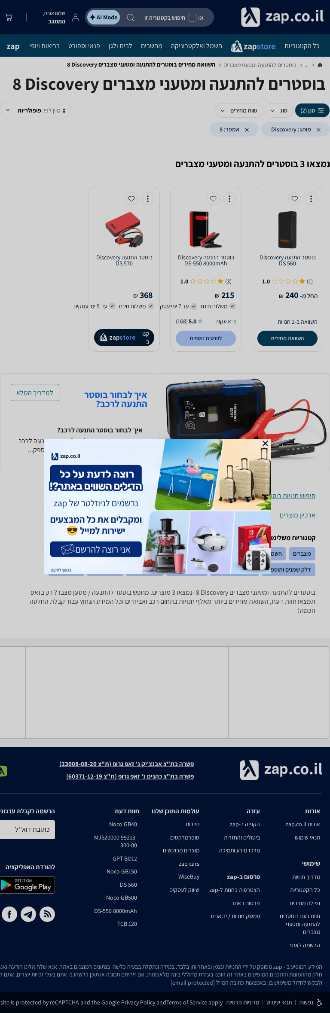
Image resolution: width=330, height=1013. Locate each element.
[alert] (165, 507)
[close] (265, 443)
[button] (265, 443)
